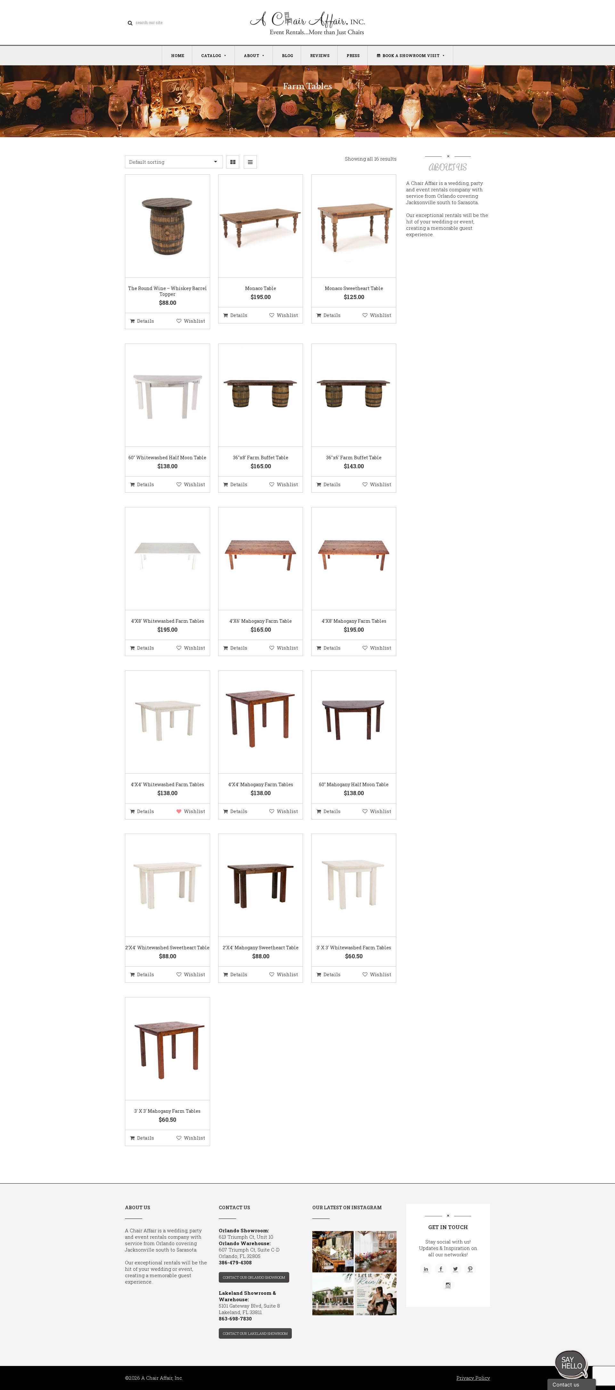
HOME (177, 55)
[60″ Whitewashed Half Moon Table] (159, 395)
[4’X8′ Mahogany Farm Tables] (346, 559)
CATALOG (211, 55)
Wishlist (194, 321)
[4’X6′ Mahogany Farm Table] (252, 559)
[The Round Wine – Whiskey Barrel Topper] (159, 226)
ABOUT (251, 55)
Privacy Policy (473, 1378)
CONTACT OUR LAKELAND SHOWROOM (255, 1333)
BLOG (287, 55)
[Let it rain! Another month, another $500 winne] (375, 1294)
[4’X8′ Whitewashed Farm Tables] (159, 559)
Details (145, 321)
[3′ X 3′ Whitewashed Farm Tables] (346, 885)
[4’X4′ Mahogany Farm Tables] (252, 722)
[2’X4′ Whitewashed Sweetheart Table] (159, 885)
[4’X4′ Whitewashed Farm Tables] (159, 722)
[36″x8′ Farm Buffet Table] (252, 395)
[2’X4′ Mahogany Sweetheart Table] (252, 885)
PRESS (353, 55)
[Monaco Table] (252, 226)
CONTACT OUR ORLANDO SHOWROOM (254, 1277)
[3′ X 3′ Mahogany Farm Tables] (159, 1049)
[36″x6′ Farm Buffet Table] (346, 395)
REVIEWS (320, 55)
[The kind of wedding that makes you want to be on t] (333, 1294)
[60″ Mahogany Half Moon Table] (346, 722)
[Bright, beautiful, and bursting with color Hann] (375, 1251)
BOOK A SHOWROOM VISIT (410, 55)
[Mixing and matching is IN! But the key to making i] (333, 1251)
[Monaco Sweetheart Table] (346, 226)
